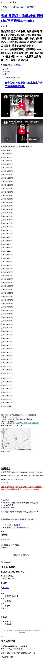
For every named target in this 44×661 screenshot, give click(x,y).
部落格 (7, 72)
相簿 (6, 69)
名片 (6, 74)
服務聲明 (22, 632)
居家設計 (17, 65)
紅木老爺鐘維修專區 (21, 527)
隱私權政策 (36, 630)
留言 (26, 519)
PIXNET (9, 630)
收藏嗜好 (17, 525)
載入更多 (4, 535)
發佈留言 (4, 547)
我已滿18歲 (5, 657)
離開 (11, 657)
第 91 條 (4, 483)
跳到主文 (4, 26)
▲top (3, 531)
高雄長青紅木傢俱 (7, 508)
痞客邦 (22, 519)
